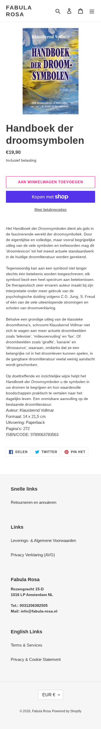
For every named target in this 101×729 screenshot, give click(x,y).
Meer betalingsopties (50, 210)
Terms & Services (26, 645)
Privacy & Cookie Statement (36, 659)
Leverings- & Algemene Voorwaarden (43, 540)
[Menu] (91, 11)
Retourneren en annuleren (33, 502)
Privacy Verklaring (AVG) (33, 554)
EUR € (48, 695)
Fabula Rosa (19, 10)
